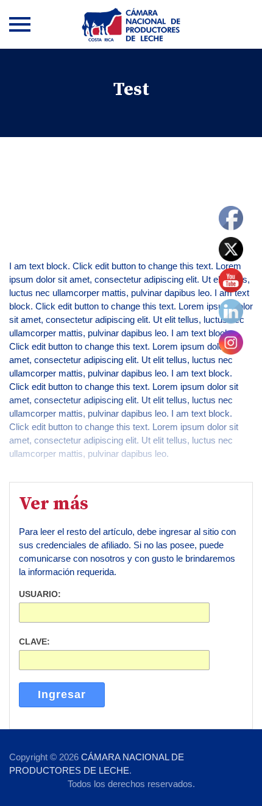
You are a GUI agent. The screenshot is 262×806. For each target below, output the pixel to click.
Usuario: (40, 594)
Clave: (34, 641)
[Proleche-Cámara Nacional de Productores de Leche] (131, 24)
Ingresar (62, 694)
